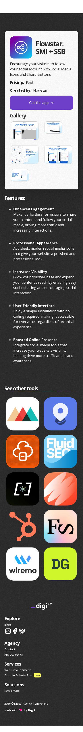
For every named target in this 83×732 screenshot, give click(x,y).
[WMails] (60, 489)
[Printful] (22, 413)
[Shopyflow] (22, 489)
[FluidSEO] (60, 451)
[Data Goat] (60, 563)
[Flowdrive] (22, 451)
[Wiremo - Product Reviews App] (22, 563)
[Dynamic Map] (60, 413)
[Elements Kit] (60, 526)
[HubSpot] (22, 526)
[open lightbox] (25, 130)
